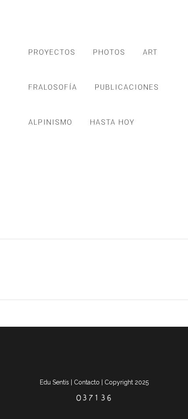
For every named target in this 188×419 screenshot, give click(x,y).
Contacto (87, 382)
